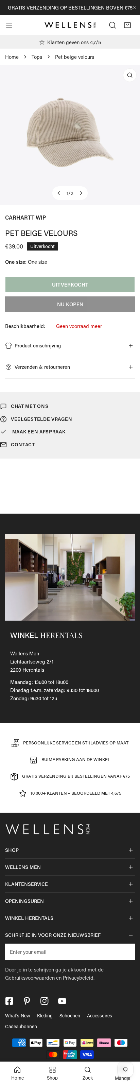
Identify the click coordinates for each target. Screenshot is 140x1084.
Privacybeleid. (78, 977)
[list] (70, 135)
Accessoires (99, 1015)
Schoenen (69, 1015)
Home (12, 56)
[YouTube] (62, 1001)
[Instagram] (44, 1001)
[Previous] (59, 193)
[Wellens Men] (70, 25)
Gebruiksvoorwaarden (30, 977)
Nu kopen (70, 304)
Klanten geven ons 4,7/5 (74, 42)
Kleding (45, 1015)
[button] (127, 25)
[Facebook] (9, 1001)
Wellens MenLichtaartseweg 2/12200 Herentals (31, 661)
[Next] (81, 193)
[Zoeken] (112, 25)
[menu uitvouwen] (9, 25)
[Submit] (126, 951)
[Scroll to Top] (128, 1048)
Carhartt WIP (25, 217)
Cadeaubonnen (21, 1026)
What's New (17, 1015)
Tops (37, 56)
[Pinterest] (27, 1001)
